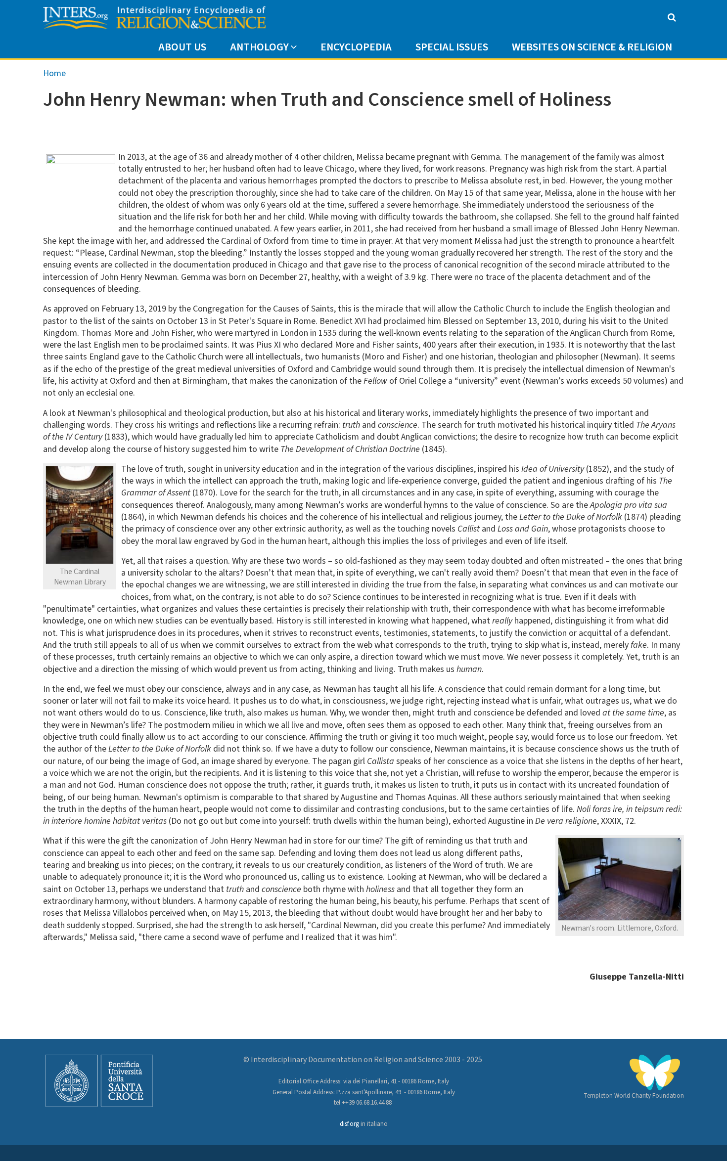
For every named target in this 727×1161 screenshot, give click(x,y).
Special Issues (451, 47)
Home (54, 73)
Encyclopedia (356, 47)
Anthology (259, 47)
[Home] (154, 18)
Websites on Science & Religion (592, 47)
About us (182, 47)
